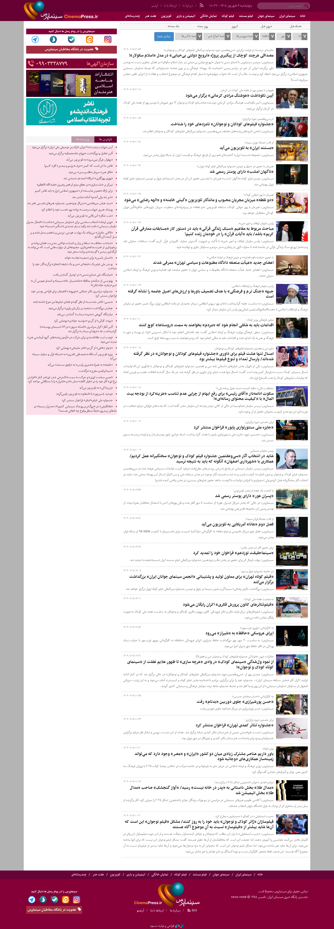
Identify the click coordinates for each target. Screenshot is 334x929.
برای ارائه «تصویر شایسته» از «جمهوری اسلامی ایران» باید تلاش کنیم (74, 191)
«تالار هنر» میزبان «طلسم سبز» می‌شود (90, 172)
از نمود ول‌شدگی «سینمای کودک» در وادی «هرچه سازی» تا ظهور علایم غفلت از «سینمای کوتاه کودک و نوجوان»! (200, 665)
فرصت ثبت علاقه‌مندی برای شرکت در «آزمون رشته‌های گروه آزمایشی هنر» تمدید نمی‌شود (72, 340)
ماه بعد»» (173, 26)
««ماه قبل (295, 26)
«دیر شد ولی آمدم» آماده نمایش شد (92, 197)
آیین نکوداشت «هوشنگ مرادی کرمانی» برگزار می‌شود (230, 95)
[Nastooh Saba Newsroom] (179, 926)
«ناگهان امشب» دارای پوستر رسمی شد (242, 171)
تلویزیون (166, 16)
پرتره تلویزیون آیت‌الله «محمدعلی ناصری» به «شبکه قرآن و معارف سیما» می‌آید (74, 356)
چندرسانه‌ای (132, 16)
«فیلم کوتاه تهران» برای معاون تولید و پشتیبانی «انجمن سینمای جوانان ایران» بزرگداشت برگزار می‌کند (201, 579)
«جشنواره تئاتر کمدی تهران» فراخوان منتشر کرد (235, 725)
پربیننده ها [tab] (82, 139)
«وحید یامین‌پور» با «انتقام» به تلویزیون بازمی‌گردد (84, 394)
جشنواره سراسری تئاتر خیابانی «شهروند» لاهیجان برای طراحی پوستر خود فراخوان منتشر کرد (74, 294)
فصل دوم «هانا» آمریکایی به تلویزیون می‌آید (237, 524)
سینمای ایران (287, 16)
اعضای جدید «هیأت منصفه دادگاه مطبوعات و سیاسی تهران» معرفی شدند (213, 262)
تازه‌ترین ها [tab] (105, 139)
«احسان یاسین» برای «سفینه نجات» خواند (89, 258)
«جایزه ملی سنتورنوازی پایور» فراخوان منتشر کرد (234, 427)
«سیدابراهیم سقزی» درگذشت (95, 371)
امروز (235, 26)
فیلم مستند (246, 16)
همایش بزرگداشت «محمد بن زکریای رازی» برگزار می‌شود (80, 308)
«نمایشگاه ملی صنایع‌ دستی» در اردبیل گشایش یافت (83, 275)
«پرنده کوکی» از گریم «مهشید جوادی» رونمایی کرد (83, 321)
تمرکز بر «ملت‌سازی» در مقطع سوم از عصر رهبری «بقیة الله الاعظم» (75, 184)
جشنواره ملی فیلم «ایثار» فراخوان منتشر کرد (87, 400)
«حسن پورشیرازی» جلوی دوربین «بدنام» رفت (235, 701)
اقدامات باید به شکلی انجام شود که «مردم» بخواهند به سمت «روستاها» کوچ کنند (206, 325)
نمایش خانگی (208, 16)
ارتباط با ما (170, 6)
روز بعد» (202, 26)
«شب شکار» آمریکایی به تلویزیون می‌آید (90, 216)
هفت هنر (150, 16)
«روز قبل (266, 26)
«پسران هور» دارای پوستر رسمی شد (244, 496)
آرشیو (154, 6)
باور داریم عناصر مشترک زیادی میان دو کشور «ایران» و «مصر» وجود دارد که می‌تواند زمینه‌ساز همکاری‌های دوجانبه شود (204, 757)
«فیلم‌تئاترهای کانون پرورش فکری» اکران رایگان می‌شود (228, 604)
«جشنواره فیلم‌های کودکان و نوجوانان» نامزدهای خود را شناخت (222, 124)
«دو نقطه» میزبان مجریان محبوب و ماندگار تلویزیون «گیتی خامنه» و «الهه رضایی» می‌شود (199, 200)
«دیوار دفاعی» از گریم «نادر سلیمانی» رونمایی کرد (84, 348)
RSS (194, 910)
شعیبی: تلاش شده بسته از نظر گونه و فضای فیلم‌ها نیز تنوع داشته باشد (73, 302)
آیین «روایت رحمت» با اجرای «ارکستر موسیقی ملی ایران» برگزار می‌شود (72, 147)
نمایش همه (164, 36)
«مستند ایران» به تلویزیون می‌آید (247, 148)
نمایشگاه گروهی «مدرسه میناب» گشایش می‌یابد (85, 314)
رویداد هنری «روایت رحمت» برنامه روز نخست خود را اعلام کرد (77, 209)
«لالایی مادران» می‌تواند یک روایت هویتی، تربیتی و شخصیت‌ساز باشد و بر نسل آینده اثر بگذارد (73, 235)
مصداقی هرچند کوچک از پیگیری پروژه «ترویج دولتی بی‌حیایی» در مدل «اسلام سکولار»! (201, 55)
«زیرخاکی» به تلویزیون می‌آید (96, 388)
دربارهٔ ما (188, 6)
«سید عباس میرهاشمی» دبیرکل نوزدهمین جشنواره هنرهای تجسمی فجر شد (69, 203)
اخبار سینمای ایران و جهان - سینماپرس (73, 10)
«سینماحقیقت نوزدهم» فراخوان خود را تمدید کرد (233, 553)
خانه (302, 16)
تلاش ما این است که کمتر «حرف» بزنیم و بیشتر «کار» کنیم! (78, 166)
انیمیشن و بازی (185, 16)
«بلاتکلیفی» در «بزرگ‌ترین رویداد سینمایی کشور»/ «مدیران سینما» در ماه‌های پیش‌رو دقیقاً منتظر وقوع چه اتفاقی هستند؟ (75, 409)
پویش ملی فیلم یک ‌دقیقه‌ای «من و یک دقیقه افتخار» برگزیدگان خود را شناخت (75, 266)
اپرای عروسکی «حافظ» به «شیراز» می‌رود (239, 633)
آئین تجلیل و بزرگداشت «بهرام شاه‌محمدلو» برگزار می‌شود (81, 153)
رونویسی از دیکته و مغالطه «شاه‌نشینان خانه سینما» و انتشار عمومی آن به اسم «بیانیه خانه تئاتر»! (74, 283)
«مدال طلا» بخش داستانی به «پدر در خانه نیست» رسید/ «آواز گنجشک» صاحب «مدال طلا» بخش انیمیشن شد (202, 790)
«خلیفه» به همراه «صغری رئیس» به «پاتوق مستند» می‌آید (80, 365)
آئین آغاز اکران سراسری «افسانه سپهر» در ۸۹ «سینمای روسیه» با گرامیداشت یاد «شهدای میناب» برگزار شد (78, 329)
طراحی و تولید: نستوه (162, 926)
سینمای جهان (266, 16)
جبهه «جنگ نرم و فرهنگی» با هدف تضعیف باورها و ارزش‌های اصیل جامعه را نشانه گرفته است (201, 294)
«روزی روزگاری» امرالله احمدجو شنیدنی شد (88, 178)
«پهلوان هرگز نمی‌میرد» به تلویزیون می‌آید (89, 160)
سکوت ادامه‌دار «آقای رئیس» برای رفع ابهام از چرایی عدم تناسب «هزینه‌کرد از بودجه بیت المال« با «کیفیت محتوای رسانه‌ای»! (200, 396)
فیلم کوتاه (228, 16)
